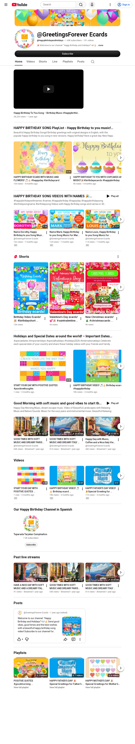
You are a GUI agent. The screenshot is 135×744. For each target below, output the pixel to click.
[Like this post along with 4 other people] (19, 639)
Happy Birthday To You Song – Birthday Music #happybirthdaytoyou (47, 113)
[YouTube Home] (19, 4)
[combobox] (59, 5)
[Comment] (73, 639)
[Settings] (110, 5)
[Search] (81, 4)
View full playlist (21, 687)
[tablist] (67, 62)
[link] (49, 627)
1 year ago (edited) (58, 613)
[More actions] (70, 178)
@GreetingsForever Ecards (26, 239)
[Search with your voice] (92, 4)
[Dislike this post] (26, 639)
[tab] (19, 62)
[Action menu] (80, 639)
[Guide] (6, 5)
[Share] (65, 639)
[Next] (120, 157)
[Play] (48, 89)
